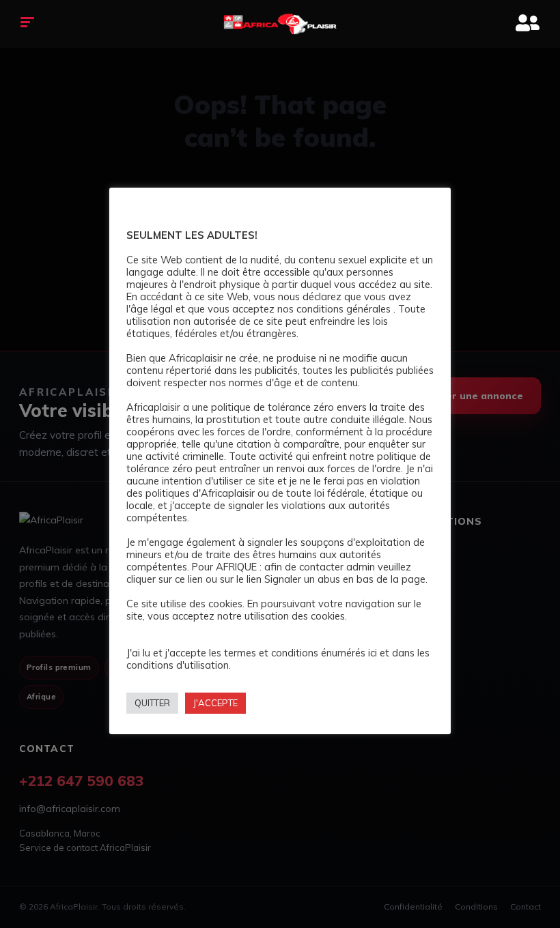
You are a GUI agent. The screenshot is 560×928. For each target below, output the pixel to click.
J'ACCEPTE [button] (215, 702)
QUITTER (152, 702)
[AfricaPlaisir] (280, 24)
